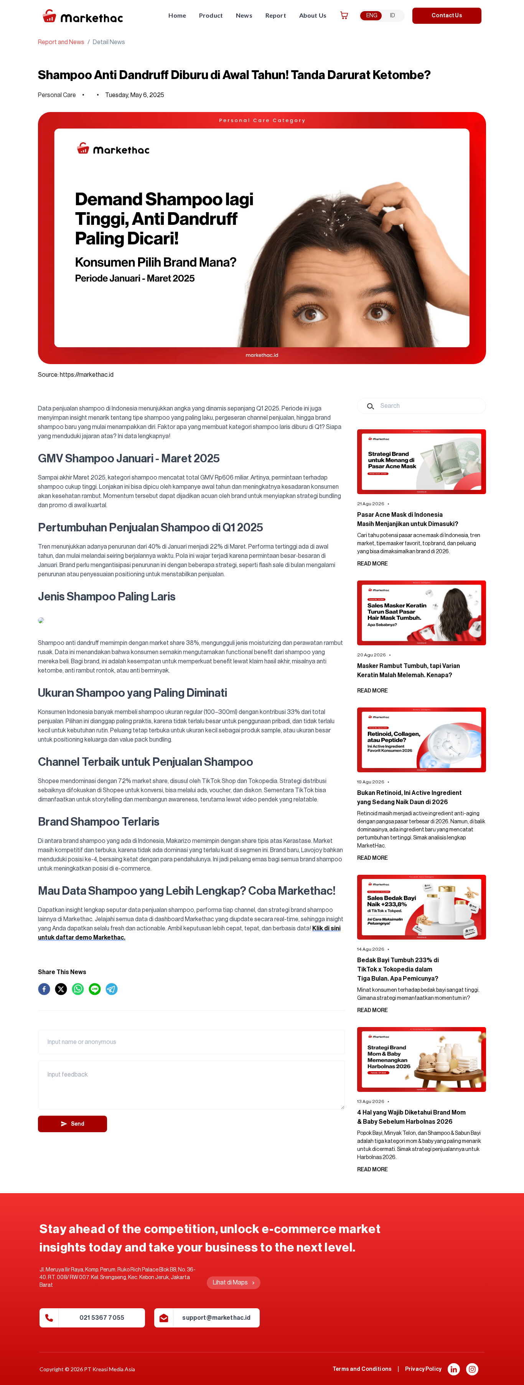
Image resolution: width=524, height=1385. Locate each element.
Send (78, 1124)
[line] (95, 989)
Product (211, 15)
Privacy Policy (423, 1369)
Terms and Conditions (362, 1369)
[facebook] (44, 989)
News (244, 15)
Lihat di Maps (230, 1282)
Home (177, 15)
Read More (372, 564)
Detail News (109, 42)
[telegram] (111, 989)
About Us (312, 15)
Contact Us (447, 15)
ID (392, 15)
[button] (454, 1369)
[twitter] (61, 989)
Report (275, 15)
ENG (371, 15)
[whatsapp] (78, 989)
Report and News (61, 42)
